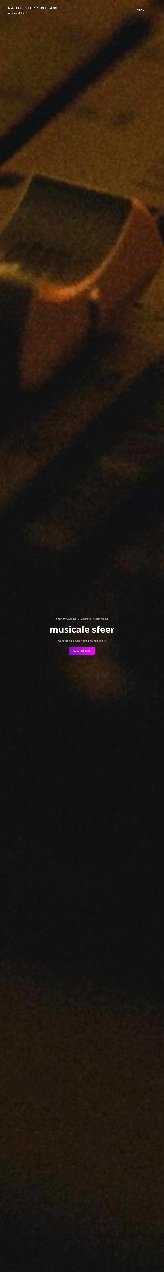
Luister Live (84, 652)
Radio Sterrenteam (32, 7)
